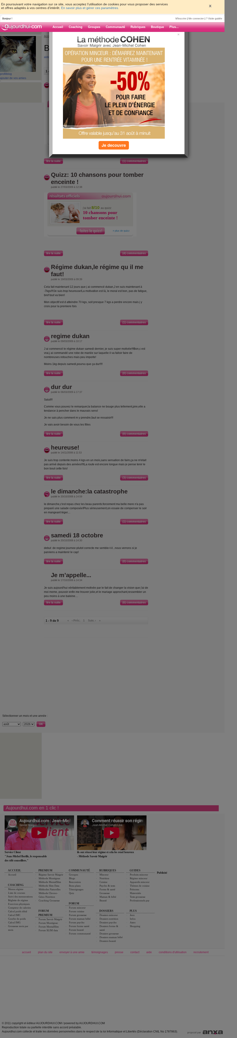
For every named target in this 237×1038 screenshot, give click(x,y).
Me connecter (196, 18)
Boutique (157, 27)
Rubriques (138, 27)
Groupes (94, 27)
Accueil (58, 27)
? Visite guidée (214, 18)
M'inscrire (180, 18)
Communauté (115, 27)
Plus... (174, 27)
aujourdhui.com (23, 27)
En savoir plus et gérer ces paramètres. (90, 8)
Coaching (75, 27)
